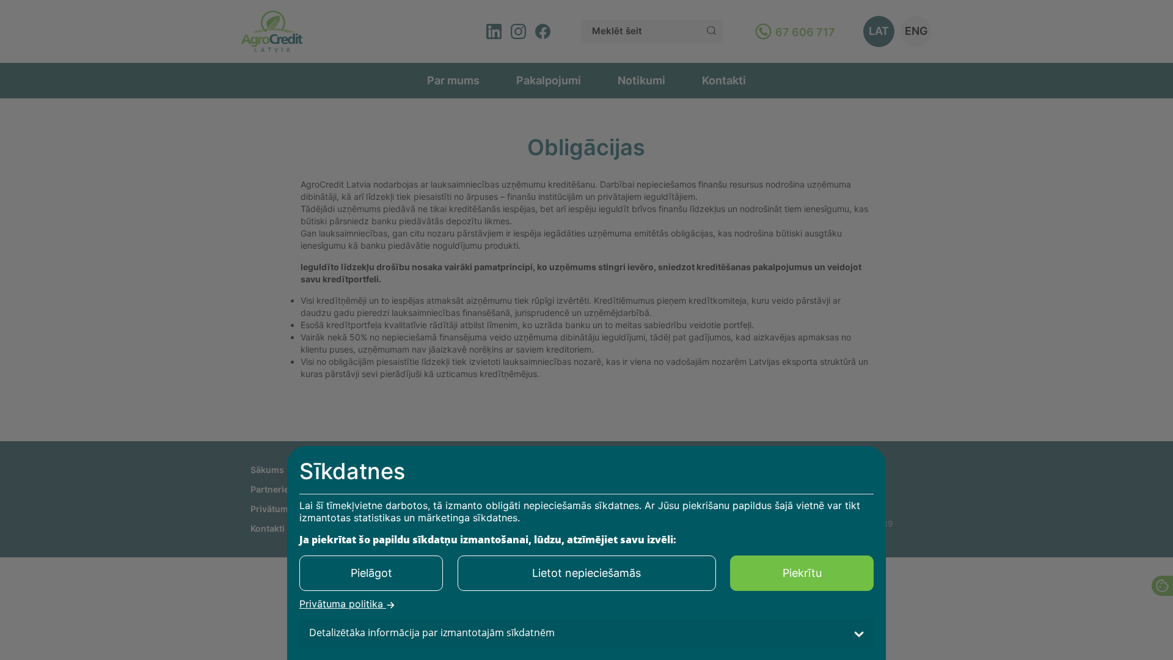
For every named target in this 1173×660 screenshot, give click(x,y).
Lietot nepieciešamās (586, 572)
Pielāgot (371, 572)
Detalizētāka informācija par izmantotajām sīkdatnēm (432, 632)
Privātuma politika (342, 604)
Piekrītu (802, 572)
